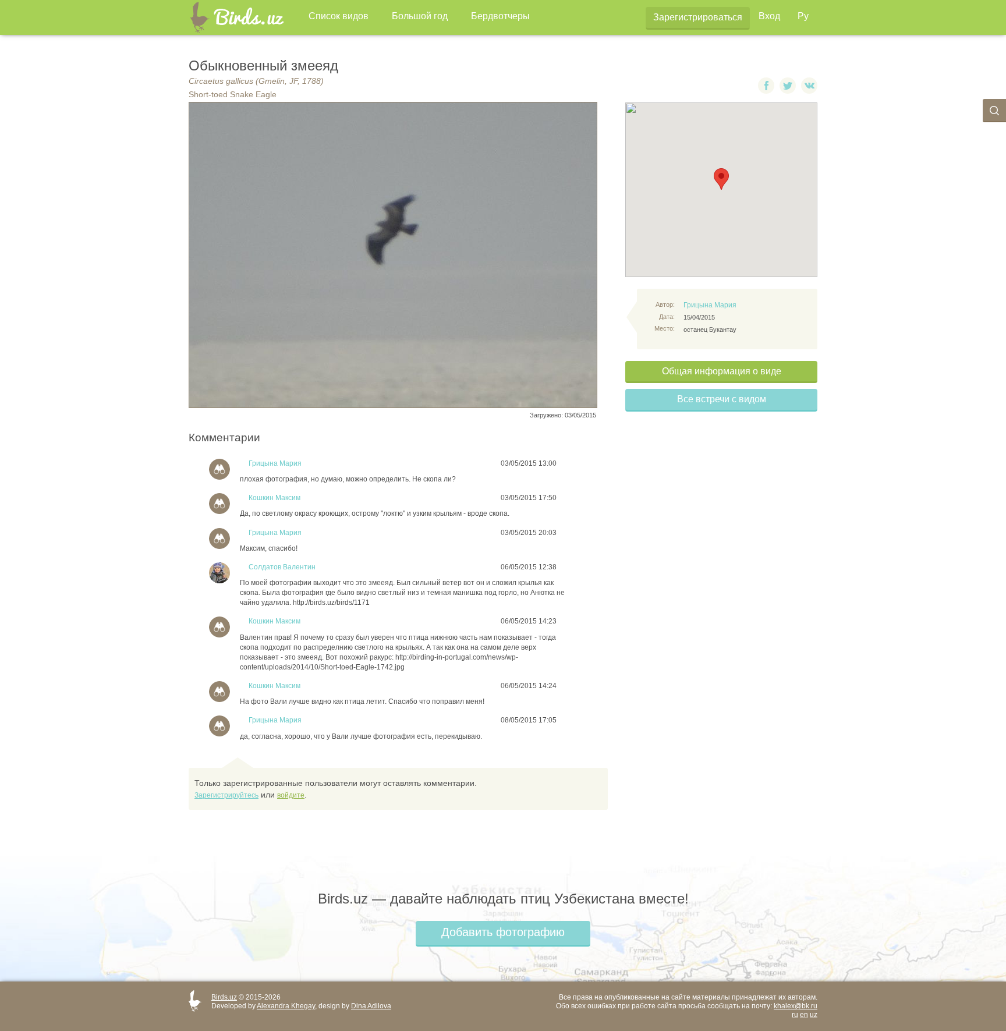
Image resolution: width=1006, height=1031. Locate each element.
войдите (290, 795)
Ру (803, 16)
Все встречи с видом (721, 399)
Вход (769, 16)
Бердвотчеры (500, 16)
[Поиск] (994, 110)
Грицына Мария (709, 305)
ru (795, 1015)
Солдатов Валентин (282, 567)
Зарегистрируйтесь (226, 795)
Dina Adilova (371, 1006)
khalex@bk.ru (795, 1006)
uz (813, 1015)
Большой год (420, 16)
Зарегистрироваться (697, 17)
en (804, 1015)
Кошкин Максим (274, 498)
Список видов (339, 16)
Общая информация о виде (721, 371)
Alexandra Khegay (286, 1006)
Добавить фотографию (503, 932)
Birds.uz (224, 997)
